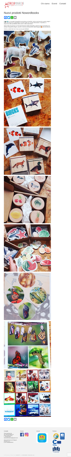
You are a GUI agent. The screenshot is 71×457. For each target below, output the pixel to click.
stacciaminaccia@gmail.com (11, 437)
